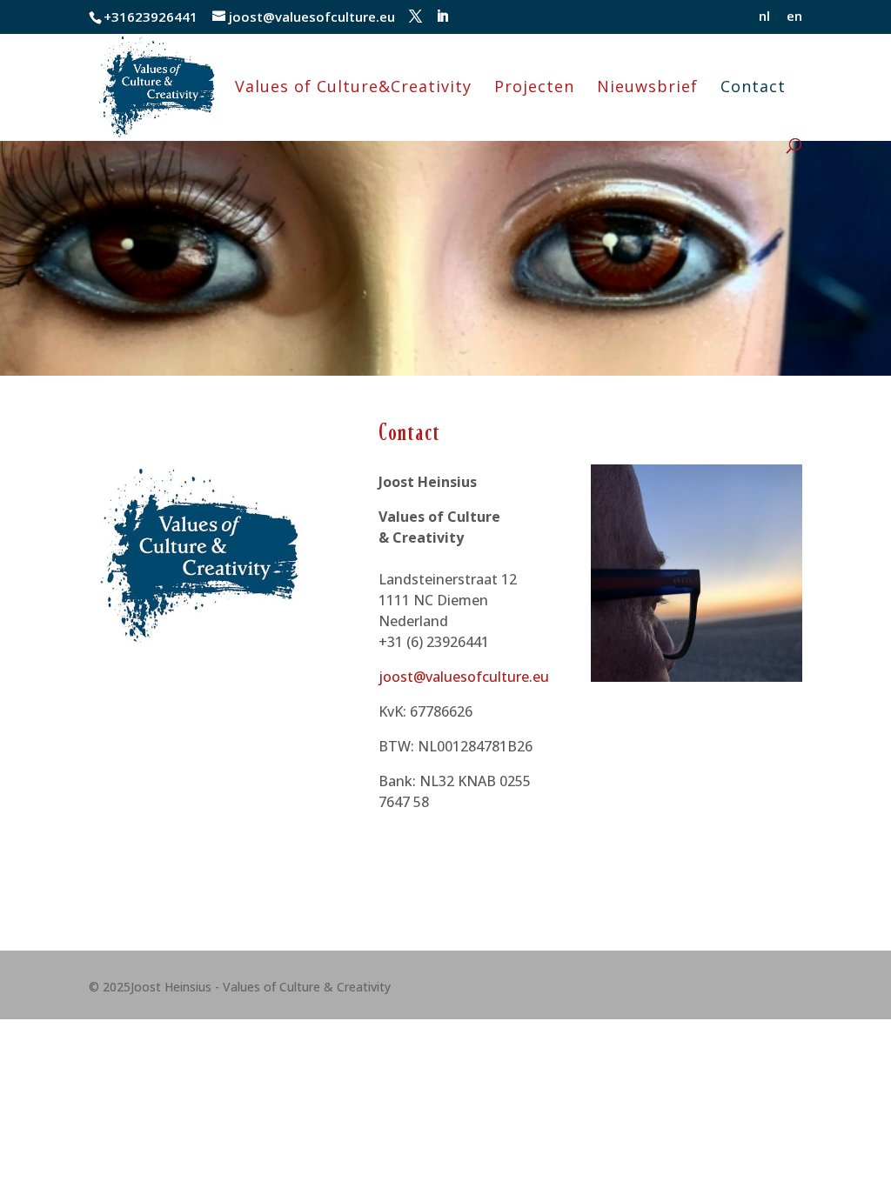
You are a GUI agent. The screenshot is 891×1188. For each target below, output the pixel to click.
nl (764, 17)
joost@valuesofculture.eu (464, 676)
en (794, 17)
